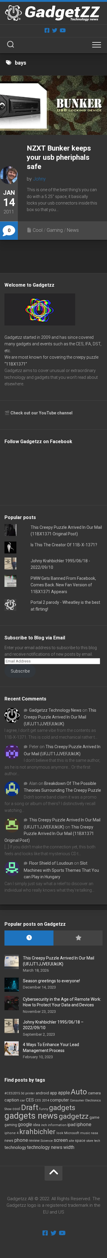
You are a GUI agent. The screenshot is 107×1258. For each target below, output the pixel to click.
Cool (38, 230)
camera (94, 1093)
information (57, 1125)
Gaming (55, 230)
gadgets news (31, 1116)
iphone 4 (11, 1133)
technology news (44, 1147)
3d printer (28, 1093)
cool (16, 1109)
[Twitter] (54, 30)
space (80, 1140)
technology (15, 1147)
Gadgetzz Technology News (55, 710)
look (59, 1133)
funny (43, 1109)
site (71, 1141)
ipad (71, 1124)
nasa (94, 1133)
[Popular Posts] (78, 938)
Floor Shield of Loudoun (51, 863)
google (25, 1124)
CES (30, 1100)
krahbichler (37, 1132)
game (94, 1117)
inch (44, 1125)
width (68, 1147)
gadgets (62, 1108)
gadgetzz (74, 1116)
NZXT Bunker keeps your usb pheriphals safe (59, 157)
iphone (83, 1124)
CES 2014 (42, 1100)
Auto (79, 1091)
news (8, 1141)
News (73, 230)
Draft (29, 1107)
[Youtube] (62, 30)
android (42, 1093)
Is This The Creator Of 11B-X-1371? (64, 544)
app (53, 1093)
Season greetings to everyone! (51, 980)
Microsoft (71, 1133)
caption (11, 1100)
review (34, 1140)
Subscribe (20, 671)
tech (97, 1141)
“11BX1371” (15, 364)
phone (21, 1140)
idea (36, 1125)
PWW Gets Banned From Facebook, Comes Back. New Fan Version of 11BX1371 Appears (63, 585)
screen (61, 1140)
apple (64, 1093)
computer (59, 1100)
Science (46, 1141)
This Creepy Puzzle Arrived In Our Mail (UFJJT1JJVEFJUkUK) (60, 717)
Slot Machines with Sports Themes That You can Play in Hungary (61, 870)
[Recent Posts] (29, 938)
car (22, 1100)
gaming (10, 1125)
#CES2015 (12, 1093)
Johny (39, 179)
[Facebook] (47, 30)
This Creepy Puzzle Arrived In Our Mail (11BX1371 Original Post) (49, 834)
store (89, 1141)
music (85, 1133)
